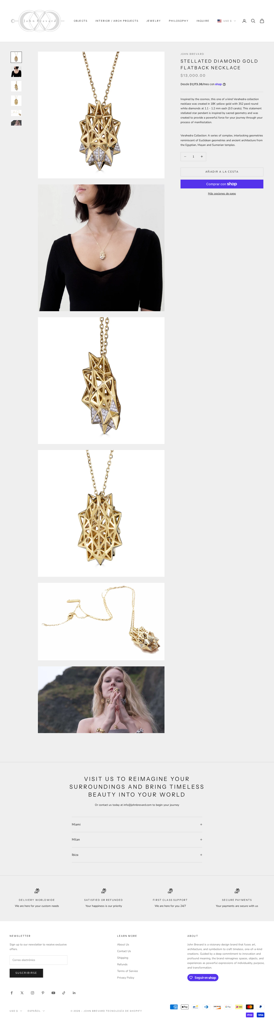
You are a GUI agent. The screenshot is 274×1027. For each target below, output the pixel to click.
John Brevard (192, 53)
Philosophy (179, 20)
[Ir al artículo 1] (16, 57)
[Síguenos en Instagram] (32, 993)
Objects (80, 20)
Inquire (203, 20)
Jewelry (153, 20)
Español (34, 1011)
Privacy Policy (125, 978)
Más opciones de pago (222, 193)
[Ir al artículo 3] (16, 86)
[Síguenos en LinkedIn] (74, 993)
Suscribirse (26, 973)
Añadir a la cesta (221, 172)
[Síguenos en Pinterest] (43, 993)
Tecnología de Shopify (124, 1011)
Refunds (122, 964)
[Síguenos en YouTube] (53, 993)
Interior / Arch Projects (116, 20)
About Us (123, 944)
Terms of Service (127, 971)
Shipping (122, 958)
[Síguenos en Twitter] (22, 993)
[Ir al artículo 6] (16, 123)
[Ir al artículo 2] (16, 71)
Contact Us (124, 951)
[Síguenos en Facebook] (12, 993)
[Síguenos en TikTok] (64, 993)
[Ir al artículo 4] (16, 100)
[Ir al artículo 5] (16, 113)
